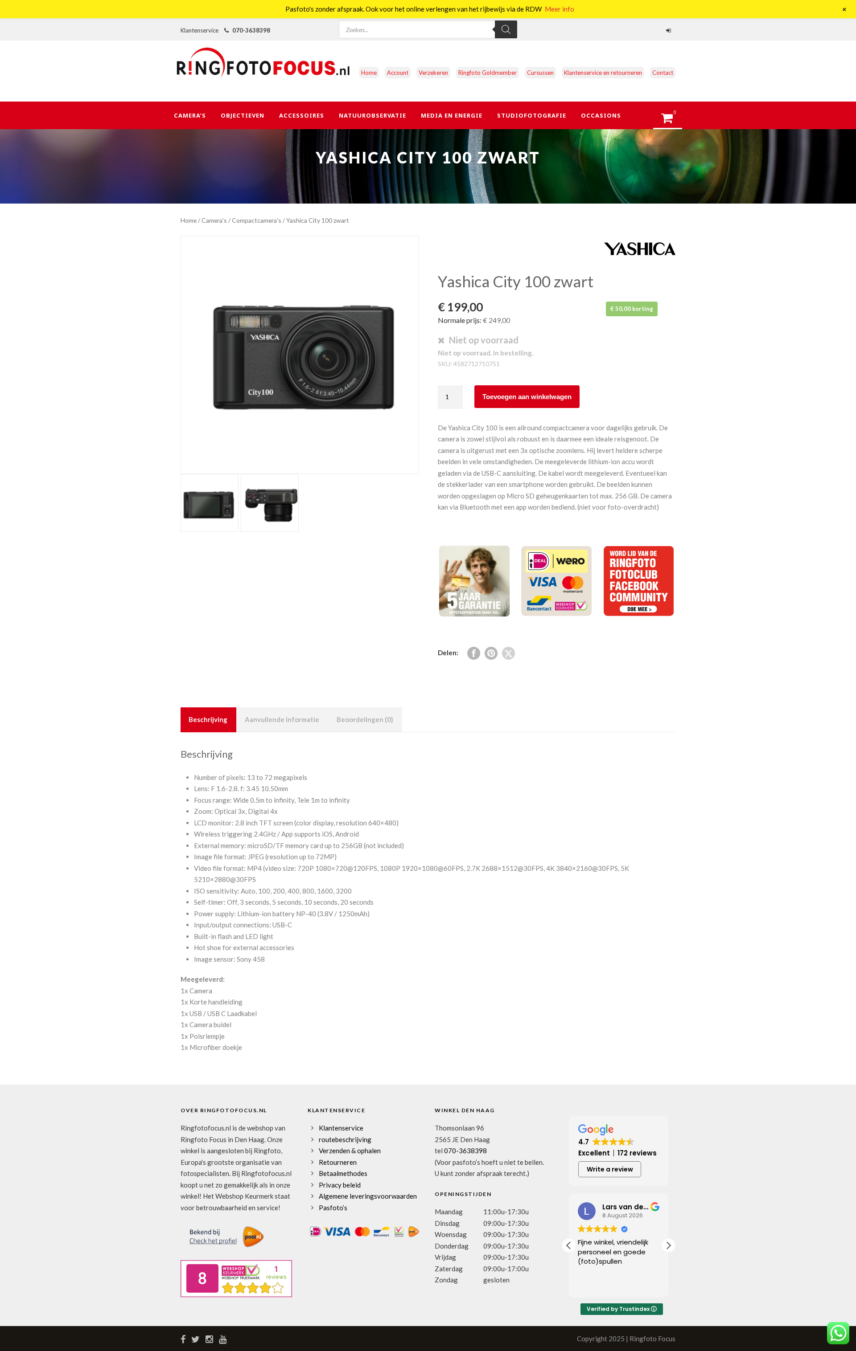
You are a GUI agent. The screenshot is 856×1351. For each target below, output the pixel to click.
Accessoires (301, 115)
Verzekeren (433, 72)
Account (397, 72)
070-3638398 (251, 30)
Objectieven (242, 115)
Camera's (214, 220)
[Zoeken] (506, 29)
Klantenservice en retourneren (603, 72)
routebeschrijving (345, 1139)
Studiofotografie (531, 115)
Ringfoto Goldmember (487, 72)
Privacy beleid (340, 1185)
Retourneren (338, 1162)
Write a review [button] (610, 1169)
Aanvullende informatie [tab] (282, 719)
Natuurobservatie (372, 115)
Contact (662, 72)
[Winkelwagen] (671, 121)
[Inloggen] (669, 30)
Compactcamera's (256, 220)
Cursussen (540, 72)
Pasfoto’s (333, 1208)
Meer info (559, 9)
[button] (668, 1245)
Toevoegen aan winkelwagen (527, 396)
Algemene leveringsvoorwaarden (368, 1196)
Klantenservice (341, 1128)
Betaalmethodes (343, 1173)
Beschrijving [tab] (208, 719)
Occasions (601, 115)
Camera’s (190, 115)
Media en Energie (451, 115)
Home (369, 72)
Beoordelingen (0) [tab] (365, 719)
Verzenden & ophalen (350, 1151)
